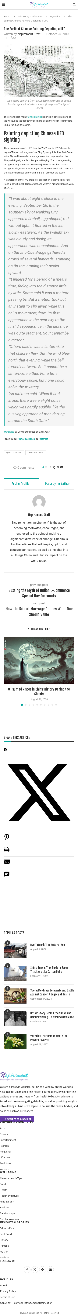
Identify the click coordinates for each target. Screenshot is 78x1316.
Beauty (4, 1134)
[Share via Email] (61, 467)
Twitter (20, 439)
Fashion (4, 1145)
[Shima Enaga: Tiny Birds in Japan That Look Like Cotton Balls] (15, 973)
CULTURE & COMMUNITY (16, 1122)
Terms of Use (7, 1297)
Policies (6, 1279)
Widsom (4, 1169)
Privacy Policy (8, 1291)
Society (4, 1257)
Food (3, 1184)
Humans (4, 1245)
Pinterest (43, 439)
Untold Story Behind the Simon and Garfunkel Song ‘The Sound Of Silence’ (52, 1015)
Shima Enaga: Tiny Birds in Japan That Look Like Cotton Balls (49, 969)
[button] (7, 671)
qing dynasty (13, 452)
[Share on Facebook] (50, 467)
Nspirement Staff (29, 34)
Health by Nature (9, 1195)
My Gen (4, 1251)
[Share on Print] (6, 851)
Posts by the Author (57, 484)
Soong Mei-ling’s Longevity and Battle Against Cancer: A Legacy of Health (52, 992)
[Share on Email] (7, 864)
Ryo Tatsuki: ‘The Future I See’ (47, 945)
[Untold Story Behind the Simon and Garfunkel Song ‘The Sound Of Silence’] (15, 1018)
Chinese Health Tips (11, 1178)
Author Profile (20, 484)
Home (7, 16)
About (3, 1285)
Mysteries (55, 16)
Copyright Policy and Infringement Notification (26, 1302)
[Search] (74, 4)
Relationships (7, 1213)
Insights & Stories (14, 1222)
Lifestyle (5, 1157)
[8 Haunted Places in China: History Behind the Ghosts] (39, 660)
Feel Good (6, 1234)
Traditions (5, 1163)
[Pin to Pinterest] (58, 467)
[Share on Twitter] (53, 467)
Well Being (8, 1172)
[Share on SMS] (7, 876)
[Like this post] (46, 467)
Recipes (4, 1207)
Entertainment (8, 1140)
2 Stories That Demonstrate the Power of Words (48, 1038)
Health (3, 1190)
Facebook (30, 439)
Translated (9, 431)
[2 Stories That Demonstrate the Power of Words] (15, 1041)
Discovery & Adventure (30, 16)
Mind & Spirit (7, 1201)
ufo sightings (36, 452)
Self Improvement (10, 1219)
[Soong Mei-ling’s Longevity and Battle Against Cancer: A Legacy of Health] (15, 996)
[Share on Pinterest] (7, 839)
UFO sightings (34, 117)
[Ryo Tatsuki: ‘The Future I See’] (15, 950)
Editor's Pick (7, 1228)
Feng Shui (5, 1151)
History (4, 1239)
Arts (2, 1128)
